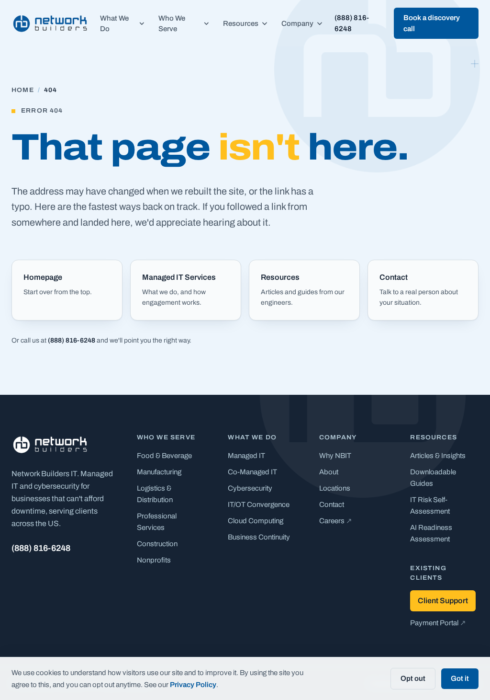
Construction (157, 544)
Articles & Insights (438, 455)
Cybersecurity (250, 488)
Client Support (443, 601)
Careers (335, 521)
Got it (460, 678)
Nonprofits (154, 560)
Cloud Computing (255, 521)
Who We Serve (171, 23)
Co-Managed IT (252, 472)
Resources (240, 23)
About (328, 472)
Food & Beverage (164, 455)
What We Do (114, 23)
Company (297, 23)
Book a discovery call (431, 23)
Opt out (413, 678)
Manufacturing (159, 472)
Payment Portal (438, 623)
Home (22, 90)
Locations (334, 488)
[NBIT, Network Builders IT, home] (50, 23)
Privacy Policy (193, 685)
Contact (331, 504)
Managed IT (246, 455)
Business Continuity (259, 537)
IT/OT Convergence (259, 504)
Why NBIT (335, 455)
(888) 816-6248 (351, 23)
